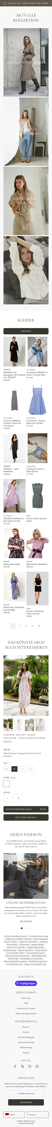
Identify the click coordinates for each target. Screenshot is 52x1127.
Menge (6, 792)
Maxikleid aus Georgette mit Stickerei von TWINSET (14, 375)
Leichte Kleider (41, 950)
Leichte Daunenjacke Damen (15, 936)
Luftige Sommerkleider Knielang (18, 939)
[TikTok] (37, 1066)
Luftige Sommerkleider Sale (35, 964)
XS (14, 769)
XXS (6, 769)
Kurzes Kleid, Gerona (36, 518)
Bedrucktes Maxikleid (36, 564)
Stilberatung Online (25, 950)
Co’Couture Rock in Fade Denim (35, 470)
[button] (8, 685)
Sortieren (26, 331)
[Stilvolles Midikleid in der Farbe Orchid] (14, 496)
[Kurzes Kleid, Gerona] (37, 496)
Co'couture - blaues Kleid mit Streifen (35, 422)
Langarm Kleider (37, 944)
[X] (22, 1066)
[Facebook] (15, 1066)
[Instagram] (29, 1066)
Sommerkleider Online (15, 953)
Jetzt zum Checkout (26, 817)
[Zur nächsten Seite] (38, 625)
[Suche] (40, 13)
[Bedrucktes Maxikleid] (37, 543)
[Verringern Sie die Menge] (7, 798)
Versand (21, 753)
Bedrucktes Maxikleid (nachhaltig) (13, 608)
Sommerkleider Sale (14, 964)
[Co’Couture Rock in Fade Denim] (37, 448)
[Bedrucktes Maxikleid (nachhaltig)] (14, 586)
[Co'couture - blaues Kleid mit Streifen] (37, 400)
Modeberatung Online (38, 961)
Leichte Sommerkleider (15, 947)
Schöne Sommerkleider (28, 941)
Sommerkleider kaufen (35, 953)
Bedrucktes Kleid (11, 564)
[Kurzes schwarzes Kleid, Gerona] (37, 588)
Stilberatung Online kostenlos (15, 961)
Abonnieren (26, 1102)
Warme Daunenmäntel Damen (17, 955)
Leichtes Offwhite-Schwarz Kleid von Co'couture (12, 423)
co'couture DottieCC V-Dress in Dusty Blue (37, 373)
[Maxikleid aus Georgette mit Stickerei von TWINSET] (14, 352)
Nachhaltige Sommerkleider (31, 958)
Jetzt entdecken (26, 921)
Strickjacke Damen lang (38, 936)
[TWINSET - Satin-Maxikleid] (14, 448)
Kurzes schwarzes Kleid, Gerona (35, 612)
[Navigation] (4, 13)
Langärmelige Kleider (35, 947)
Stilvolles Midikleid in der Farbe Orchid (13, 519)
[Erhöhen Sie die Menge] (18, 798)
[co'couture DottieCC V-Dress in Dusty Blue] (37, 352)
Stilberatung (24, 944)
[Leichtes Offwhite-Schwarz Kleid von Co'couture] (14, 400)
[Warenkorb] (47, 13)
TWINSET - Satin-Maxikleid (11, 470)
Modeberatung (10, 950)
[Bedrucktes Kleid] (14, 543)
